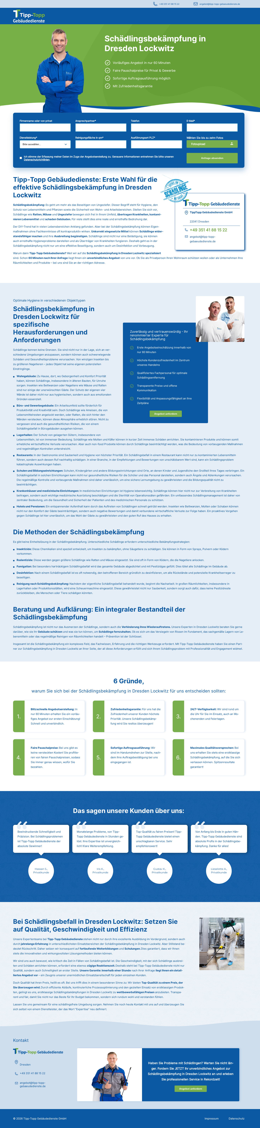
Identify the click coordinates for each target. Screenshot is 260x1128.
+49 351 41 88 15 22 (169, 4)
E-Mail (191, 120)
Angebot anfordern (165, 413)
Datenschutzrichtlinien (37, 159)
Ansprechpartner (85, 120)
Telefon (135, 120)
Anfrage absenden (212, 158)
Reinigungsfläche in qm (89, 137)
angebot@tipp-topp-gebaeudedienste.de (220, 4)
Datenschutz (236, 1118)
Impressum (212, 1118)
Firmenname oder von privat (36, 120)
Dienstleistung (28, 137)
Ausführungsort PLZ (143, 137)
